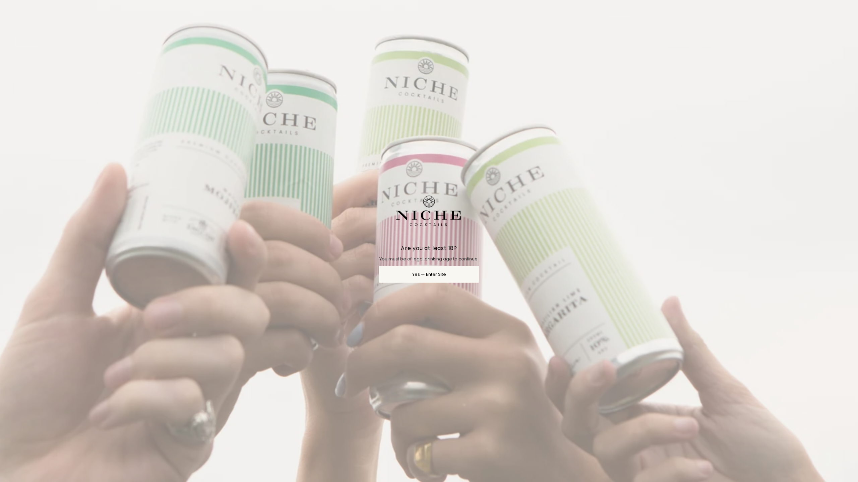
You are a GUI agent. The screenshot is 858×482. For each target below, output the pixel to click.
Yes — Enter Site (429, 274)
